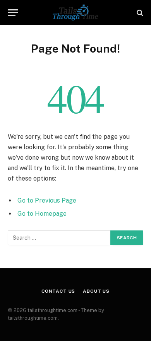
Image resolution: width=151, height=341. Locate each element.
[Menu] (13, 12)
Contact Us (58, 291)
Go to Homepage (42, 213)
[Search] (139, 12)
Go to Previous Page (46, 200)
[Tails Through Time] (75, 12)
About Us (96, 291)
